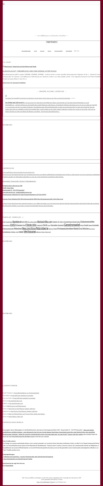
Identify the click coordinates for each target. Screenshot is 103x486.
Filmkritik (30, 224)
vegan (20, 232)
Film (35, 51)
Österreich (48, 232)
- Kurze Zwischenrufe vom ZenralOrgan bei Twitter (17, 459)
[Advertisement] (15, 140)
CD (58, 222)
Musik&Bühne (26, 51)
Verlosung (30, 231)
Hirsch (82, 225)
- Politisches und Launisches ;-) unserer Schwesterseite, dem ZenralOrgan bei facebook (28, 456)
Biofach (41, 221)
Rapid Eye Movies (81, 228)
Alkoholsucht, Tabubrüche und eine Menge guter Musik (30, 71)
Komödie (95, 225)
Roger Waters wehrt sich (16, 416)
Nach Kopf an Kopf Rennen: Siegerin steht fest (22, 409)
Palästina (51, 228)
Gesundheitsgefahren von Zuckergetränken (26, 393)
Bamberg (16, 221)
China (61, 222)
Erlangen (19, 225)
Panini (55, 228)
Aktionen (69, 51)
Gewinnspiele (16, 82)
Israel (86, 225)
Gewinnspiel (72, 224)
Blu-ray (48, 221)
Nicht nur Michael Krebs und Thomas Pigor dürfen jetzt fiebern (27, 414)
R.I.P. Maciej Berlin (8, 465)
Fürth (45, 225)
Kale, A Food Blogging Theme (45, 482)
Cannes (54, 222)
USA (17, 232)
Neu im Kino (29, 228)
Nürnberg (42, 228)
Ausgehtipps (9, 222)
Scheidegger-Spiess (9, 232)
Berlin (23, 222)
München (18, 228)
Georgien (54, 225)
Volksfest (38, 232)
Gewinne (61, 225)
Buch (49, 51)
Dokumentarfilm (87, 221)
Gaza (49, 225)
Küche (42, 51)
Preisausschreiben (65, 228)
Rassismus (92, 228)
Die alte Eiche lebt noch (15, 401)
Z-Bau (43, 232)
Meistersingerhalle (8, 228)
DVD (12, 224)
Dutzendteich (6, 225)
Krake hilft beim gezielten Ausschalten (22, 395)
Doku (78, 222)
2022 (4, 222)
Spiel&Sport (59, 51)
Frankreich (39, 225)
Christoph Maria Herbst (69, 222)
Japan (90, 225)
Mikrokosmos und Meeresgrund (16, 406)
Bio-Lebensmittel (32, 222)
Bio (26, 222)
